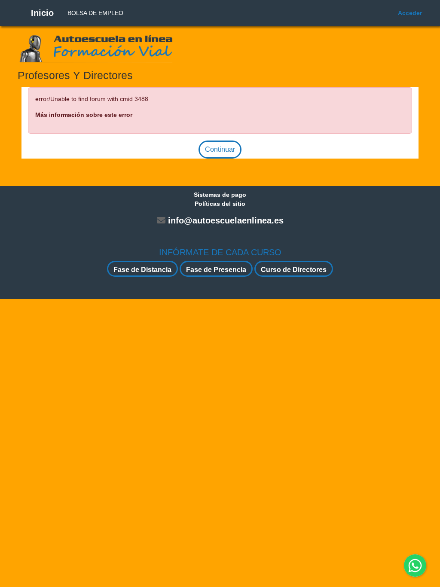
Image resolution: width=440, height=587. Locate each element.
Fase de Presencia (216, 269)
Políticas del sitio (220, 203)
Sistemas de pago (220, 194)
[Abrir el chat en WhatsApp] (415, 565)
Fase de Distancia (142, 269)
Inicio (42, 13)
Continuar (220, 149)
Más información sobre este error (83, 114)
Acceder (410, 12)
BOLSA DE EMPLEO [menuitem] (95, 12)
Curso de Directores (294, 269)
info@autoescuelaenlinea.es (226, 220)
